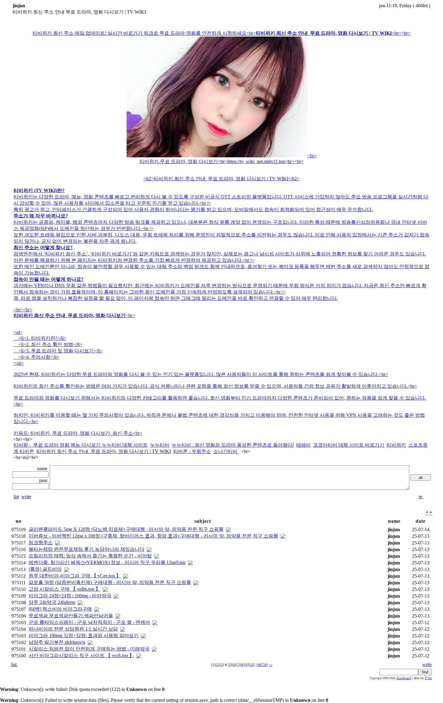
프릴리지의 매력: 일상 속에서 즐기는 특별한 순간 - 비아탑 (90, 555)
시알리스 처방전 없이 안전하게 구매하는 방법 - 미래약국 (89, 648)
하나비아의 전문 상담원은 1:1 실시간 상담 (73, 628)
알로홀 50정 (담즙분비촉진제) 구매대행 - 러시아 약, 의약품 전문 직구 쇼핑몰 (110, 582)
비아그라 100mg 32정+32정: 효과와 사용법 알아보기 (84, 635)
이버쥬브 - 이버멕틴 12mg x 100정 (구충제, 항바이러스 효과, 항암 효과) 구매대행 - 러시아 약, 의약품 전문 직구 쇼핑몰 (153, 535)
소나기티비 (226, 451)
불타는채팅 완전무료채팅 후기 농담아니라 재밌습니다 (86, 549)
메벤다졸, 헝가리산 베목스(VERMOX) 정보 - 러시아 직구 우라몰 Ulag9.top (107, 562)
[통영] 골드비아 (45, 569)
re (421, 496)
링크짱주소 (41, 542)
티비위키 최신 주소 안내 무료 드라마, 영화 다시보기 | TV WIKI (103, 451)
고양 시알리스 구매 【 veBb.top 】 (64, 589)
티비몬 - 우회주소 (192, 451)
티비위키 (396, 445)
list (16, 496)
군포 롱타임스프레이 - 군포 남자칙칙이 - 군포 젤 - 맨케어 (89, 622)
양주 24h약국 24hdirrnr (52, 602)
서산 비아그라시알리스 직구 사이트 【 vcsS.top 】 (81, 655)
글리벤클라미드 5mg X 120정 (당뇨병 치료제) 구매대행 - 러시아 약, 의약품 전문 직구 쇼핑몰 (126, 529)
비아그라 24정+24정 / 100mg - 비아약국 (70, 595)
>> (270, 664)
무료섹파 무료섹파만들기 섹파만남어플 (71, 615)
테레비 (303, 445)
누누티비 (159, 445)
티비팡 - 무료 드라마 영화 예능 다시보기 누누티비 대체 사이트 (81, 445)
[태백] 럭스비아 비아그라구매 (60, 609)
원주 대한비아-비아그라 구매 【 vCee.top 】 (75, 575)
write (26, 496)
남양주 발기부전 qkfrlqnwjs (57, 642)
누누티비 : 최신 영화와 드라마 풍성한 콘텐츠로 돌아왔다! (233, 445)
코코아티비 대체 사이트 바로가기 (348, 445)
